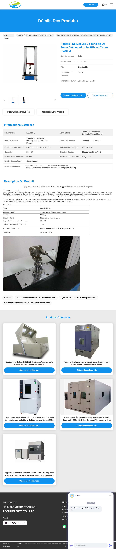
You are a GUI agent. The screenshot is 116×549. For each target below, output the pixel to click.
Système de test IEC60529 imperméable (78, 298)
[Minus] (110, 495)
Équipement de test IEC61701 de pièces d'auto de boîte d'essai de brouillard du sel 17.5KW (29, 363)
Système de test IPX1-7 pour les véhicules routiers (27, 303)
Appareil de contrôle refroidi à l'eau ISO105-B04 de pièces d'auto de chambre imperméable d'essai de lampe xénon (29, 474)
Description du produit (52, 112)
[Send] (110, 545)
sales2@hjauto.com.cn (16, 523)
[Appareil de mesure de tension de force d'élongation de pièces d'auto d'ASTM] (30, 66)
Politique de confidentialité (6, 545)
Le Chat (91, 5)
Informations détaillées (18, 112)
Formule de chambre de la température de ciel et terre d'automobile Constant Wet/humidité (87, 363)
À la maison (6, 35)
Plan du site (19, 545)
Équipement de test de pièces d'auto (39, 35)
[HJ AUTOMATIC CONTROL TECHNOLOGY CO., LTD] (15, 4)
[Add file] (71, 545)
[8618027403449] (64, 526)
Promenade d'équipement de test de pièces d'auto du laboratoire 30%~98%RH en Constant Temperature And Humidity (86, 418)
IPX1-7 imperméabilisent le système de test (36, 298)
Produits (20, 35)
